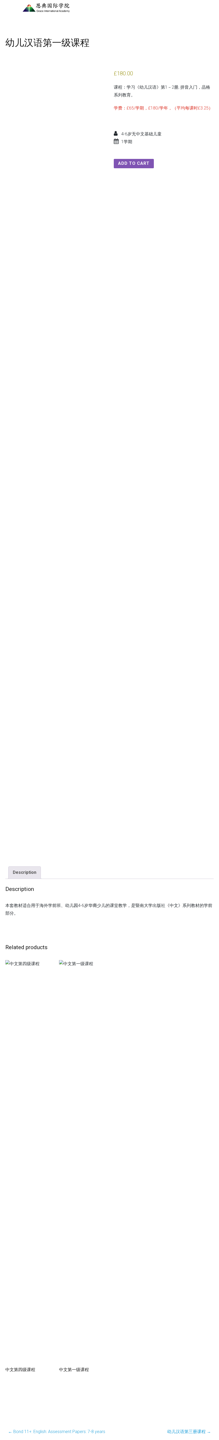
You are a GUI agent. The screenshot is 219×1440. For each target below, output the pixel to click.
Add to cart (134, 163)
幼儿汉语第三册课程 (189, 1431)
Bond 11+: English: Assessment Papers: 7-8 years (56, 1431)
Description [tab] (24, 872)
